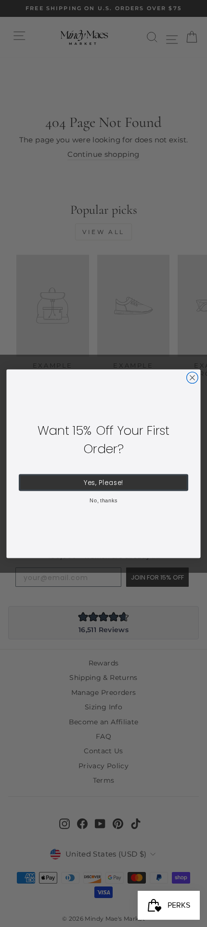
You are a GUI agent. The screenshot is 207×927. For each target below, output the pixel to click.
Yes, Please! (104, 482)
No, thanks (103, 500)
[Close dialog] (192, 377)
